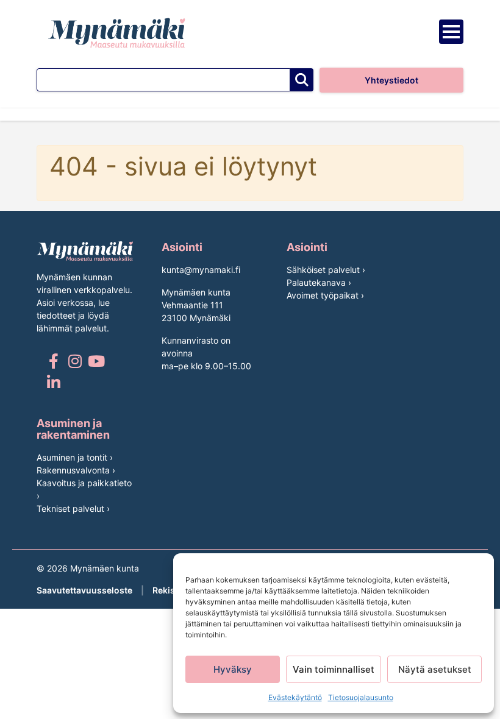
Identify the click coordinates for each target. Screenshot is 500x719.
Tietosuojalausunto (360, 697)
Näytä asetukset (434, 669)
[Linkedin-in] (53, 382)
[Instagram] (74, 361)
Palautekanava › (319, 282)
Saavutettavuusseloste (84, 590)
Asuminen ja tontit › (75, 457)
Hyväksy (232, 669)
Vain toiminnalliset (333, 669)
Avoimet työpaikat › (325, 295)
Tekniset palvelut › (73, 508)
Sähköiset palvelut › (326, 269)
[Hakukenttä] (163, 79)
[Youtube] (96, 361)
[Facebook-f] (53, 361)
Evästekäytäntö (295, 697)
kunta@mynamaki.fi (201, 269)
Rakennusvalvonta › (76, 470)
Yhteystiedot (391, 80)
